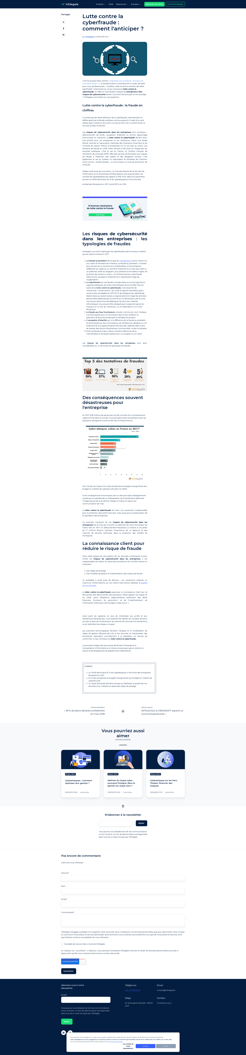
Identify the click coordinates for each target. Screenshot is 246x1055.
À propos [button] (135, 4)
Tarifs (110, 4)
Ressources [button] (121, 4)
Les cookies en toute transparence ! (128, 1046)
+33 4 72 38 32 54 (132, 990)
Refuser (166, 1046)
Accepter (146, 1046)
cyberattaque (125, 261)
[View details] (63, 1032)
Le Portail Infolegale (175, 4)
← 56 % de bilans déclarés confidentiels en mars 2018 (84, 712)
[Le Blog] (123, 711)
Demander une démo (154, 4)
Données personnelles (116, 1041)
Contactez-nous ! (164, 1003)
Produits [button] (99, 4)
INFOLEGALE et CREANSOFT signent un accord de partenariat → (162, 712)
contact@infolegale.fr (166, 990)
